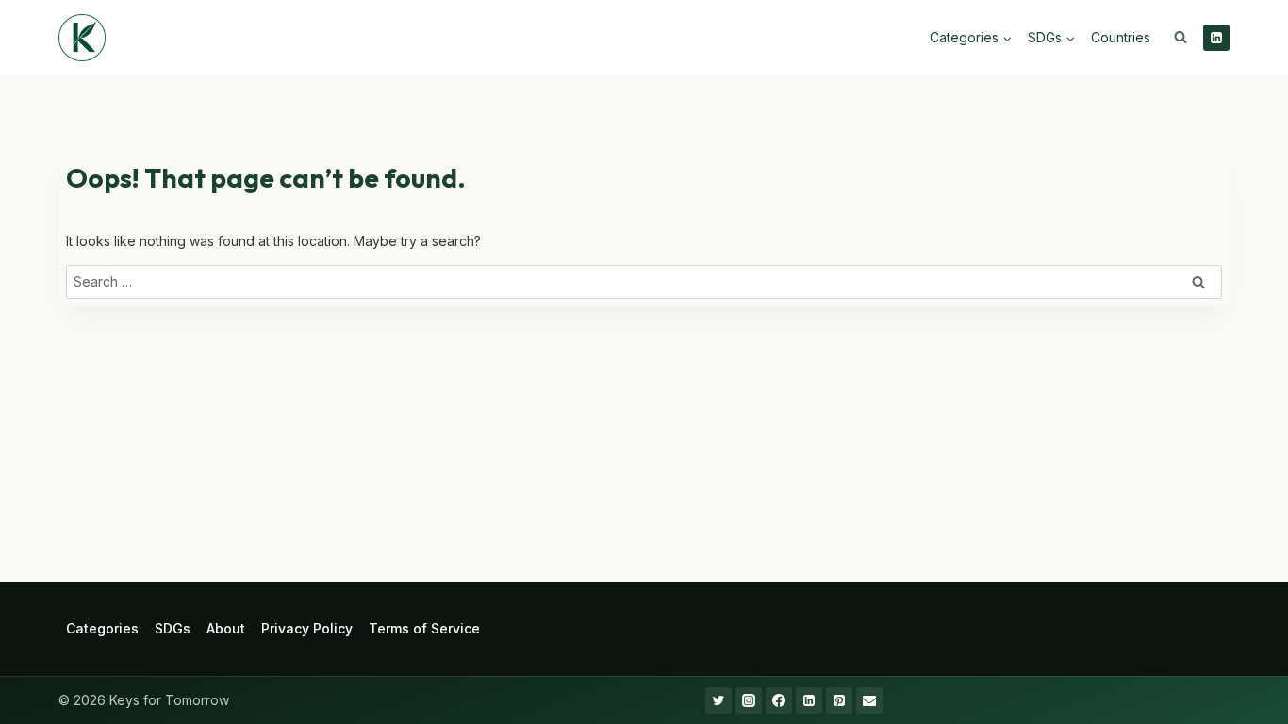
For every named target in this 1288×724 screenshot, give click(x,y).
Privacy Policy (307, 628)
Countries (1120, 37)
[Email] (869, 700)
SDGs (172, 628)
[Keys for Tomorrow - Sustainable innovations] (82, 37)
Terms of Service (424, 628)
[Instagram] (748, 700)
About (225, 628)
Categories (102, 628)
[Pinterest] (839, 700)
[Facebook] (779, 700)
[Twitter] (718, 700)
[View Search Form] (1180, 38)
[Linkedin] (1216, 38)
